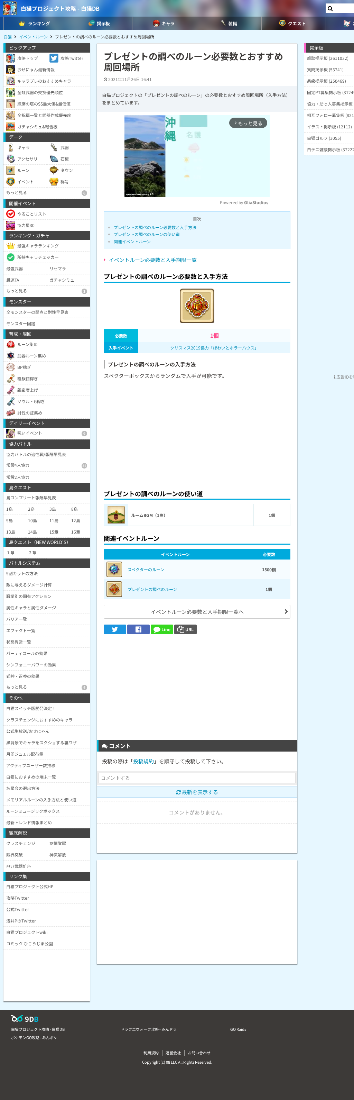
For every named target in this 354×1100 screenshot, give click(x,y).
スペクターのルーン (146, 569)
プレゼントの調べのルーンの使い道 (147, 234)
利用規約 (151, 1052)
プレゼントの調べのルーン (152, 589)
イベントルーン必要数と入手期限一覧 (153, 259)
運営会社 (173, 1052)
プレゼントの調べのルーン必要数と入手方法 (155, 227)
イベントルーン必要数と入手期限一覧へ (197, 611)
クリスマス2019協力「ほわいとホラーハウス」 (214, 348)
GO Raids (238, 1029)
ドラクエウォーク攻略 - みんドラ (149, 1029)
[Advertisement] (197, 432)
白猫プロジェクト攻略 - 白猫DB (60, 8)
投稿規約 (143, 761)
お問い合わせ (199, 1052)
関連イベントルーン (132, 241)
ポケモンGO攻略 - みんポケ (34, 1037)
